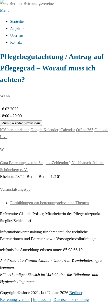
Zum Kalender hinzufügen (21, 123)
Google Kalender (44, 130)
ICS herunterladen (14, 130)
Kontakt (16, 42)
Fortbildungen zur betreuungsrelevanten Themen (49, 203)
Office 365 (84, 130)
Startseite (17, 21)
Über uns (16, 36)
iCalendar (67, 130)
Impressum (42, 299)
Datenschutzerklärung (71, 299)
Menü (4, 10)
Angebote (17, 29)
